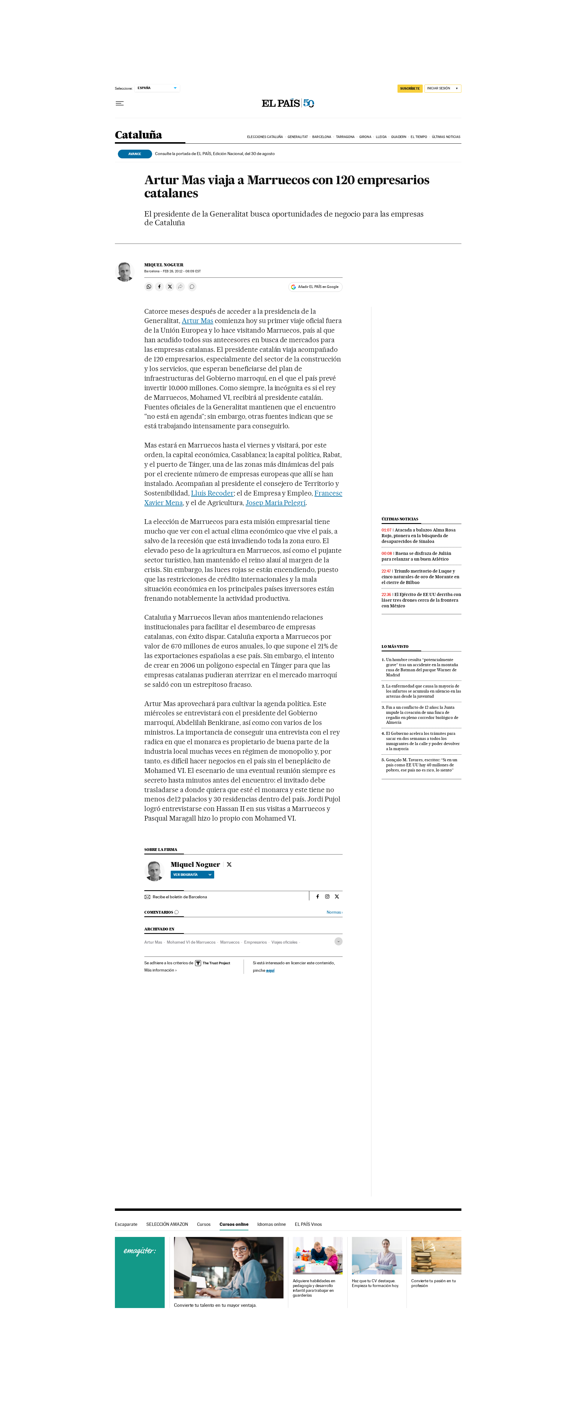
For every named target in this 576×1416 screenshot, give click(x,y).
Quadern (398, 137)
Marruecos (229, 942)
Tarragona (345, 137)
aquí (270, 970)
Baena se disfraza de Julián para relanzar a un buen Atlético (416, 556)
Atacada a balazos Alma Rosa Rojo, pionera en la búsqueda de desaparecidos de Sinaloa (419, 535)
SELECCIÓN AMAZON (167, 1224)
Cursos (204, 1224)
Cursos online (234, 1224)
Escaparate (126, 1224)
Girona (365, 137)
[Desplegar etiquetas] (338, 941)
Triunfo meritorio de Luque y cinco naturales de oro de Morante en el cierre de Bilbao (420, 576)
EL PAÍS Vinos (308, 1224)
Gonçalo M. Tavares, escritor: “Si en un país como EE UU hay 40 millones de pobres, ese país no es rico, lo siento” (421, 764)
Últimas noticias (446, 137)
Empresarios (255, 942)
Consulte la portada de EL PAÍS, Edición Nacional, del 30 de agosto (215, 153)
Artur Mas (197, 320)
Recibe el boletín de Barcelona (180, 896)
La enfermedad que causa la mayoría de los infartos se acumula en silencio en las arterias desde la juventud (423, 691)
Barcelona (321, 137)
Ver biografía (185, 875)
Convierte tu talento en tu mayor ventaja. (215, 1305)
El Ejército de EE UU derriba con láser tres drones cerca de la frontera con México (421, 600)
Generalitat (298, 137)
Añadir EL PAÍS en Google (318, 287)
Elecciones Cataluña (265, 137)
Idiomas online (271, 1224)
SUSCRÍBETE (410, 88)
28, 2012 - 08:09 (182, 271)
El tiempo (419, 137)
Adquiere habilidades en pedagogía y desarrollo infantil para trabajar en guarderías (314, 1288)
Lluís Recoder (212, 493)
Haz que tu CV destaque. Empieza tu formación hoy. (375, 1283)
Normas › (335, 912)
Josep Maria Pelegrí (276, 502)
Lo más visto (395, 646)
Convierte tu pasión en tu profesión (433, 1283)
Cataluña (138, 135)
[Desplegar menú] (119, 103)
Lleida (381, 137)
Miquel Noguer (164, 265)
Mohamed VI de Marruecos (191, 942)
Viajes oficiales (284, 942)
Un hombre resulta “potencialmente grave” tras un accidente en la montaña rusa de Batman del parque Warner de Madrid (422, 667)
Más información (159, 970)
